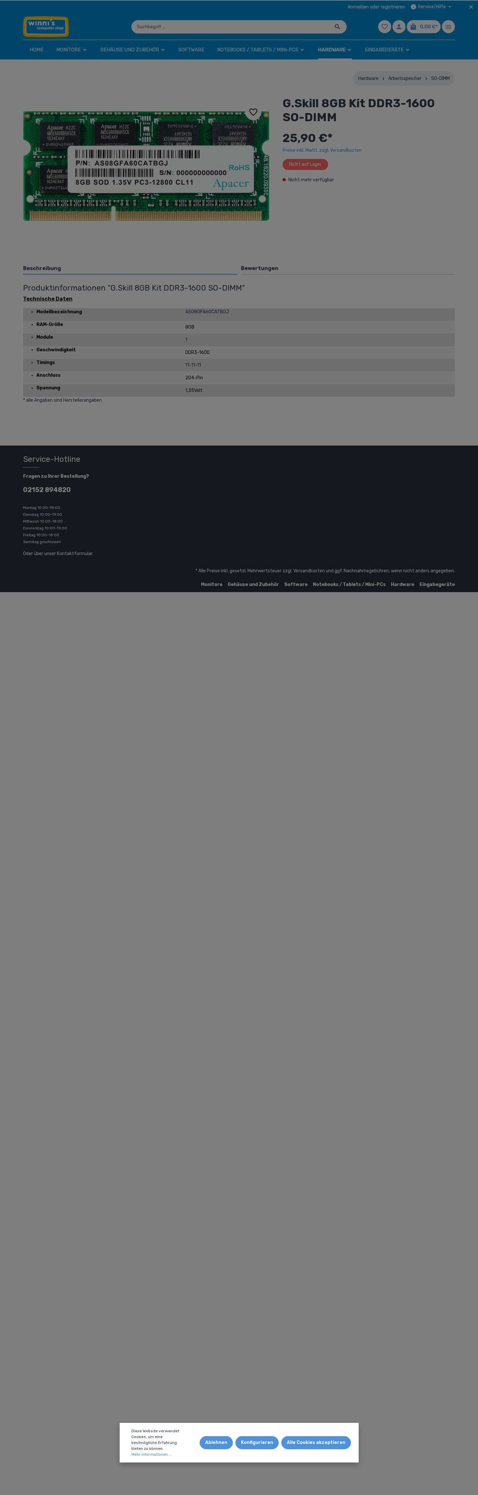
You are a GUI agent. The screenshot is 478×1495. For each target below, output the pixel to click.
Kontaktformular (74, 553)
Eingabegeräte (437, 584)
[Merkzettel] (384, 26)
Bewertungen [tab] (259, 268)
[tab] (130, 268)
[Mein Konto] (398, 26)
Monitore (211, 584)
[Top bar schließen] (471, 7)
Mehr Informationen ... (151, 1454)
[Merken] (253, 112)
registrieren (393, 7)
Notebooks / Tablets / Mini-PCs (349, 584)
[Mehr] (448, 26)
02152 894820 (47, 490)
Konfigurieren (257, 1442)
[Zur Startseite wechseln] (46, 26)
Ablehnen (216, 1442)
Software (296, 584)
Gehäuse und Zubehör (253, 584)
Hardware (402, 584)
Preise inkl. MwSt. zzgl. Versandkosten (322, 150)
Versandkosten (309, 571)
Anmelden (358, 7)
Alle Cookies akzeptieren (316, 1442)
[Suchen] (338, 26)
